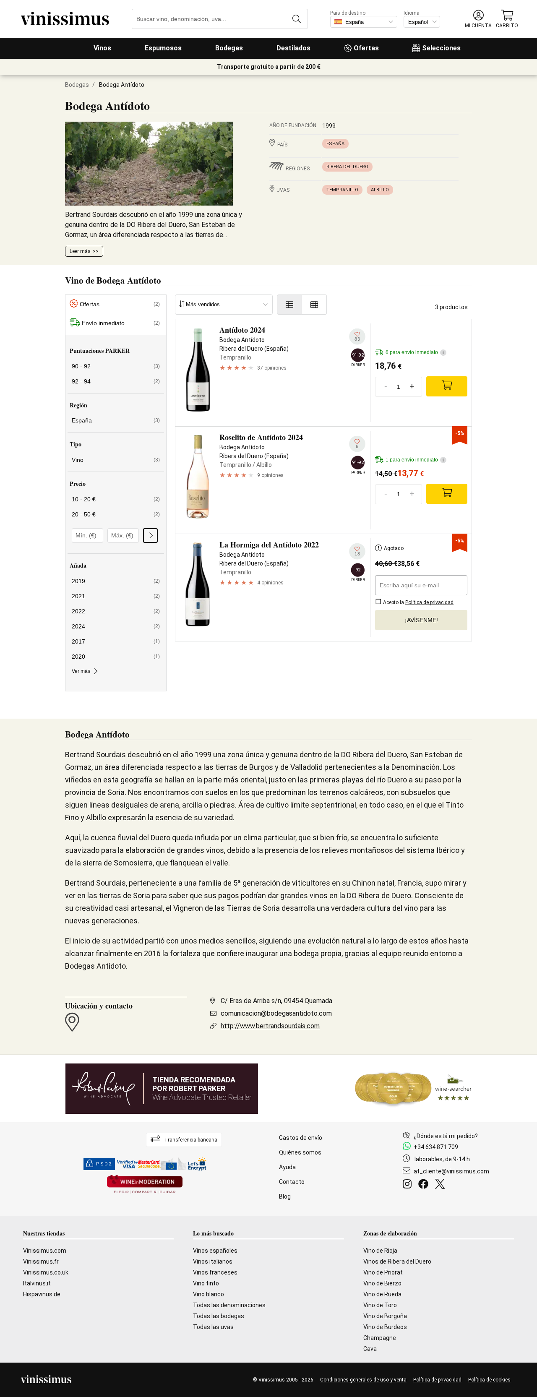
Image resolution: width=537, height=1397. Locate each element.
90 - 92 (116, 366)
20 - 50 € (116, 514)
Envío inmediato (121, 323)
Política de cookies (489, 1380)
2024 (116, 626)
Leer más (80, 251)
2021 (116, 596)
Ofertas (366, 48)
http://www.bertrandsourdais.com (270, 1026)
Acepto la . (418, 602)
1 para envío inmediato (415, 460)
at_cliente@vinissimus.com (451, 1171)
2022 (116, 611)
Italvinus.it (37, 1283)
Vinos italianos (212, 1261)
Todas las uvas (213, 1327)
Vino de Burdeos (385, 1327)
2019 (116, 581)
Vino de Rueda (382, 1294)
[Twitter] (441, 1185)
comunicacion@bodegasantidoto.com (276, 1013)
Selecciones (441, 48)
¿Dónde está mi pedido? (446, 1136)
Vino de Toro (380, 1305)
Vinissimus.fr (41, 1261)
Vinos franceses (215, 1272)
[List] (289, 305)
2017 (116, 641)
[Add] (446, 386)
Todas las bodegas (218, 1316)
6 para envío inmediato (415, 352)
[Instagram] (409, 1185)
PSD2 (104, 1164)
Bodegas (229, 48)
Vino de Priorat (383, 1272)
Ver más (81, 671)
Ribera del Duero (347, 166)
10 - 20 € (116, 499)
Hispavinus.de (41, 1294)
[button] (478, 19)
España (335, 143)
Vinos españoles (215, 1250)
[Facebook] (425, 1185)
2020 (116, 656)
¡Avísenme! (421, 620)
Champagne (379, 1337)
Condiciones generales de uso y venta (363, 1380)
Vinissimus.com (44, 1250)
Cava (370, 1348)
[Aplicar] (150, 535)
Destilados (293, 48)
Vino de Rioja (380, 1250)
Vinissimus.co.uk (45, 1272)
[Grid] (314, 305)
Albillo (380, 190)
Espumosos (163, 48)
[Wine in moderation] (144, 1185)
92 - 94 (116, 381)
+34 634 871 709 (436, 1147)
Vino (116, 459)
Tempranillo (342, 190)
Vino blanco (208, 1294)
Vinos (102, 48)
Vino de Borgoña (385, 1316)
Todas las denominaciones (229, 1305)
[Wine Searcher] (413, 1088)
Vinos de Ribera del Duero (397, 1261)
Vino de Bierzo (382, 1283)
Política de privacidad (437, 1380)
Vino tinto (206, 1283)
